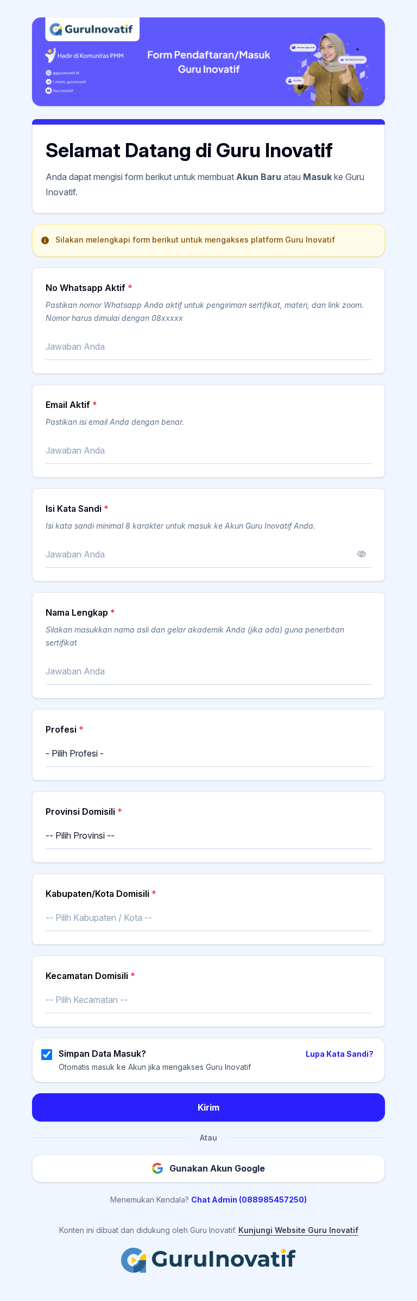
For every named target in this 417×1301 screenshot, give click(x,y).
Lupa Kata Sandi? (340, 1053)
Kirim (208, 1107)
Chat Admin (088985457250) (249, 1199)
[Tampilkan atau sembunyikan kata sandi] (361, 554)
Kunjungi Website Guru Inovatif (298, 1230)
